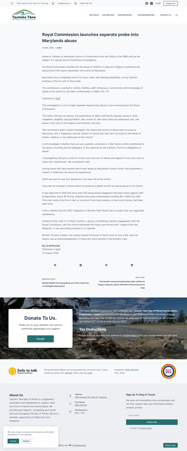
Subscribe (152, 422)
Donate (40, 338)
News (59, 48)
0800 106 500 (86, 3)
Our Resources (125, 15)
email (89, 373)
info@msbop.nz (64, 3)
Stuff (57, 98)
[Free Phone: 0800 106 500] (70, 403)
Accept (13, 441)
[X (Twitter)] (81, 265)
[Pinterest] (106, 265)
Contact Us (165, 15)
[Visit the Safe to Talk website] (22, 371)
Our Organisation (146, 15)
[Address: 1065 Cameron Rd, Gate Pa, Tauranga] (70, 395)
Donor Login (170, 445)
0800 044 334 (132, 370)
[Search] (177, 15)
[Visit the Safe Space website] (168, 371)
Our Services (108, 15)
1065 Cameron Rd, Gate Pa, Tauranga (32, 3)
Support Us (170, 3)
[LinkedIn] (132, 265)
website (68, 373)
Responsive (80, 445)
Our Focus (94, 15)
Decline (26, 441)
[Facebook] (146, 3)
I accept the (141, 428)
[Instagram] (151, 3)
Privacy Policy (146, 428)
